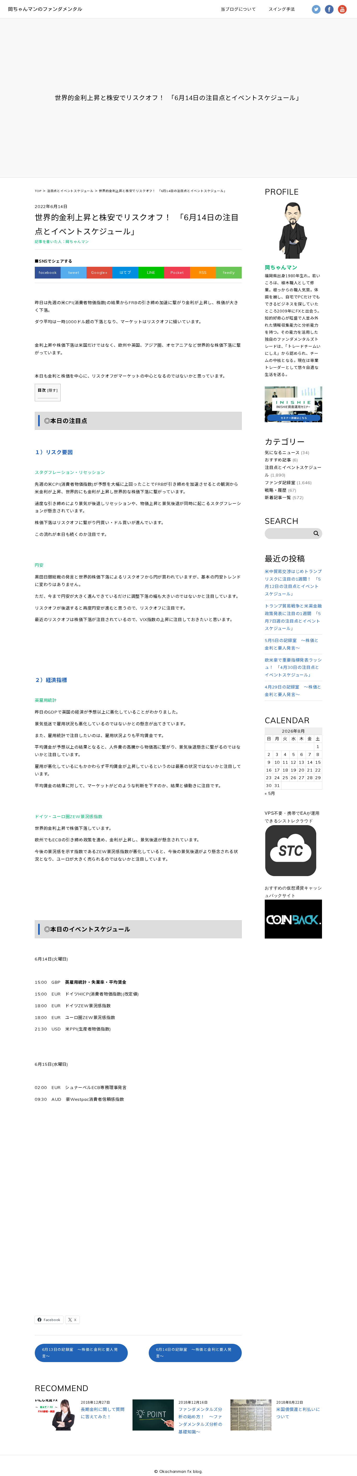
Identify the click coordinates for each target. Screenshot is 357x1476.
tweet (73, 272)
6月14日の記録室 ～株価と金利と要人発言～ (194, 1352)
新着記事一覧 (278, 497)
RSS (203, 272)
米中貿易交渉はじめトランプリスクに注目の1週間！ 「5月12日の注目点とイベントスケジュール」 (293, 583)
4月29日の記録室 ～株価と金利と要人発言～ (293, 690)
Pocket (177, 272)
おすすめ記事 (278, 459)
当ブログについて (238, 9)
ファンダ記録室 (280, 482)
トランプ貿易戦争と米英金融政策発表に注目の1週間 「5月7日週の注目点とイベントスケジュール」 (293, 617)
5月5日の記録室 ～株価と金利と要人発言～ (292, 644)
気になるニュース (282, 452)
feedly (229, 272)
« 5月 (270, 793)
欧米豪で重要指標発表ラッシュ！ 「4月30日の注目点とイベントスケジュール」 (293, 667)
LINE (151, 272)
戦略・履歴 (276, 490)
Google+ (99, 272)
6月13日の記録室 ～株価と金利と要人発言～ (80, 1352)
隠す (52, 390)
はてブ (125, 272)
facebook (47, 272)
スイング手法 (282, 9)
